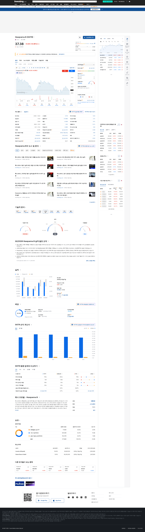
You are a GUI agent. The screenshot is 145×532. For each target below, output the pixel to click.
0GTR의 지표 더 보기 (90, 111)
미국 (66, 6)
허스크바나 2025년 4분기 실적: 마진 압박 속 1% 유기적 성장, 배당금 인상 (30, 184)
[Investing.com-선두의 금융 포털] (20, 1)
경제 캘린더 (66, 4)
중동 (72, 6)
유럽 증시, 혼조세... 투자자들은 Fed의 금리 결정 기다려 (72, 165)
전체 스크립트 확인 (90, 260)
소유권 (24, 64)
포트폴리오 (94, 499)
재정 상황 (34, 60)
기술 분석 (41, 60)
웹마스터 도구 (95, 502)
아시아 (76, 6)
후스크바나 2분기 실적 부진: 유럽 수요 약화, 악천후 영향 (30, 165)
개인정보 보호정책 (131, 528)
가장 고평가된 (111, 184)
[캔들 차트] (16, 68)
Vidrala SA (35, 466)
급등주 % (108, 129)
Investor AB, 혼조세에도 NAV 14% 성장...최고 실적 (71, 157)
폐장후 (46, 6)
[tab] (18, 212)
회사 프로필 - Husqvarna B (26, 397)
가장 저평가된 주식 (105, 180)
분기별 (20, 328)
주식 (113, 38)
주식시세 (17, 6)
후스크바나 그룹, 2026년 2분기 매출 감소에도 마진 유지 (30, 157)
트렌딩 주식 (103, 156)
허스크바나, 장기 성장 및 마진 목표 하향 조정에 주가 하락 (72, 174)
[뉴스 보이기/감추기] (48, 68)
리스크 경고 (140, 528)
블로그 (93, 492)
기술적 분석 (20, 207)
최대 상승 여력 (103, 184)
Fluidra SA (18, 466)
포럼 (47, 60)
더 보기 (17, 410)
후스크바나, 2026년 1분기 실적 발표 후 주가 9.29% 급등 (30, 174)
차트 (20, 60)
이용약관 (123, 528)
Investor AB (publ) (20, 451)
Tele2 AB (83, 466)
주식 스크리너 (73, 4)
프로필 (20, 64)
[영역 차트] (19, 68)
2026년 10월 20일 (64, 132)
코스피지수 (102, 55)
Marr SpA (67, 466)
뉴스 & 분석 (27, 60)
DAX (101, 64)
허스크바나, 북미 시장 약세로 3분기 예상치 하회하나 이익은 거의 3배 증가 (72, 194)
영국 (94, 410)
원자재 (108, 38)
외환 (101, 38)
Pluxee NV (51, 466)
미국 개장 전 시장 (40, 6)
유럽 (69, 6)
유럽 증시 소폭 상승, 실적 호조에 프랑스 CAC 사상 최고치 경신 (72, 184)
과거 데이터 (30, 64)
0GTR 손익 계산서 (22, 325)
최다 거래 (102, 129)
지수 (105, 38)
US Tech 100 (103, 62)
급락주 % (113, 129)
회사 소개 (111, 492)
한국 (29, 6)
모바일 (93, 495)
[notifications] (127, 1)
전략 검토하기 (61, 54)
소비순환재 (92, 404)
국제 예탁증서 (52, 6)
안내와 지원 (111, 499)
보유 (17, 420)
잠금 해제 (44, 391)
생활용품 (93, 401)
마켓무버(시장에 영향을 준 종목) (108, 125)
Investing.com (18, 167)
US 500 (101, 60)
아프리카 (80, 6)
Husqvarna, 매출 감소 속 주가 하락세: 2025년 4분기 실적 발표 (30, 194)
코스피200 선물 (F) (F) (105, 57)
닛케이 (101, 67)
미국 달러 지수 (103, 69)
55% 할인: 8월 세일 (108, 1)
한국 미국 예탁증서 (60, 6)
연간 (16, 328)
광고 (110, 495)
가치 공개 (91, 43)
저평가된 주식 (86, 6)
